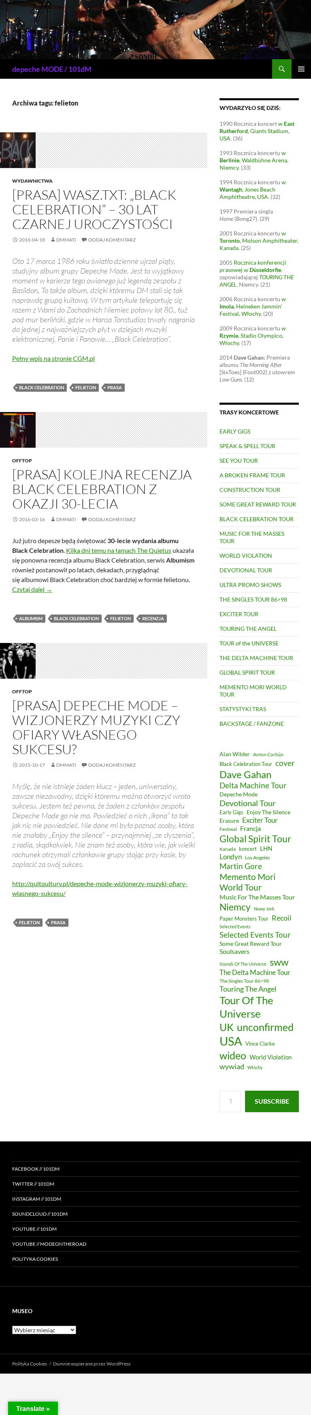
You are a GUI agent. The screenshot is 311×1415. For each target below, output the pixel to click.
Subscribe (272, 1101)
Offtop (22, 460)
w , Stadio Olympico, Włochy (252, 335)
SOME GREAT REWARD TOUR (257, 504)
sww (279, 962)
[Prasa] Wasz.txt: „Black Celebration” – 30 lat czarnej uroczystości (94, 209)
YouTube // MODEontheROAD (49, 1244)
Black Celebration (41, 387)
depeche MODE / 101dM (52, 69)
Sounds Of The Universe (242, 963)
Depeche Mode (238, 794)
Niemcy (235, 906)
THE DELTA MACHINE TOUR (256, 657)
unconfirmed (265, 1027)
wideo (232, 1055)
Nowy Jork (264, 908)
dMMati (66, 240)
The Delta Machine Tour (254, 972)
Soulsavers (234, 951)
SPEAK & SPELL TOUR (247, 445)
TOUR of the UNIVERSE (249, 643)
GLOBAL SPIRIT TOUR (247, 672)
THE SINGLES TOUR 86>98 (253, 599)
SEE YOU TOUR (238, 460)
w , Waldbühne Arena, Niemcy (253, 160)
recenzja (153, 618)
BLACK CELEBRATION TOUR (256, 519)
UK (226, 1027)
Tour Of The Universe (246, 1007)
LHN (266, 848)
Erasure (229, 820)
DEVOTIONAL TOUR (245, 570)
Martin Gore (240, 866)
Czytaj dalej (32, 589)
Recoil (282, 917)
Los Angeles (257, 857)
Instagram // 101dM (36, 1199)
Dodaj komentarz (112, 240)
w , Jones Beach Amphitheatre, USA (252, 189)
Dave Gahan (245, 774)
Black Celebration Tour (245, 764)
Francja (250, 828)
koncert (248, 849)
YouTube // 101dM (34, 1229)
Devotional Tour (247, 803)
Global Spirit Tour (255, 838)
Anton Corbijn (268, 754)
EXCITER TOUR (238, 613)
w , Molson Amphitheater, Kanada (258, 240)
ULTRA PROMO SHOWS (250, 584)
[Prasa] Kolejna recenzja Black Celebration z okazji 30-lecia (102, 489)
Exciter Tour (260, 820)
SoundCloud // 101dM (40, 1214)
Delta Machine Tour (253, 785)
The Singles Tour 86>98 (244, 981)
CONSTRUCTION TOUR (249, 489)
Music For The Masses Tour (257, 897)
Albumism (31, 618)
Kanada (227, 849)
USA (230, 1041)
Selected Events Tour (255, 934)
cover (285, 763)
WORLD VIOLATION (245, 555)
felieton (85, 387)
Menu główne (301, 69)
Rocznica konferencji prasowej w (252, 266)
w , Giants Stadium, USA (256, 131)
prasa (114, 387)
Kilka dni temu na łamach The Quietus (118, 550)
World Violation (270, 1057)
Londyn (230, 856)
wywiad (231, 1066)
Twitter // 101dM (33, 1184)
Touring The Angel (248, 988)
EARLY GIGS (234, 431)
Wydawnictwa (32, 181)
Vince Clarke (260, 1043)
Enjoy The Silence (268, 812)
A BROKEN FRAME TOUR (252, 475)
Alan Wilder (234, 754)
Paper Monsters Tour (243, 918)
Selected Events (235, 926)
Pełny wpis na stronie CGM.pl (53, 358)
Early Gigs (231, 812)
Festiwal (228, 829)
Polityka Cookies (35, 1259)
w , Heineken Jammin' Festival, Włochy (252, 306)
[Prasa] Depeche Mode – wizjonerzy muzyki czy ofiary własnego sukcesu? (96, 727)
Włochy (255, 1067)
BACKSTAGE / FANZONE (251, 723)
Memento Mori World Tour (247, 882)
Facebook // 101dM (36, 1169)
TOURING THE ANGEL (248, 628)
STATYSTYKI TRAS (242, 708)
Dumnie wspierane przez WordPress (91, 1364)
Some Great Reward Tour (250, 943)
